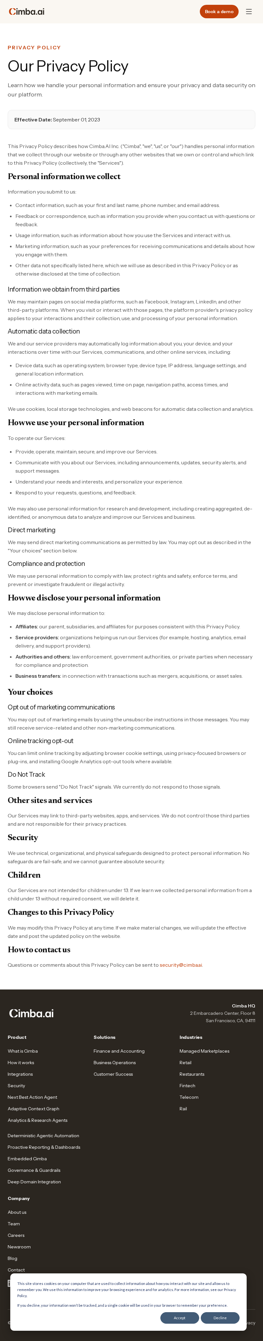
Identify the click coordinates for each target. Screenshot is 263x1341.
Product (17, 1037)
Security (16, 1086)
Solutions (104, 1037)
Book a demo (219, 11)
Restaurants (192, 1074)
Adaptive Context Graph (33, 1109)
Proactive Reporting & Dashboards (44, 1147)
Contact (16, 1270)
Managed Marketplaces (204, 1051)
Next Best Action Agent (32, 1097)
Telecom (189, 1097)
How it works (21, 1062)
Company (19, 1198)
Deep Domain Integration (34, 1182)
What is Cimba (23, 1051)
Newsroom (19, 1247)
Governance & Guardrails (34, 1170)
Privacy (247, 1323)
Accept (179, 1318)
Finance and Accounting (119, 1051)
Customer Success (113, 1074)
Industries (191, 1037)
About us (17, 1212)
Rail (183, 1109)
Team (14, 1224)
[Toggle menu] (248, 11)
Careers (16, 1235)
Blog (12, 1258)
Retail (185, 1062)
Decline (220, 1318)
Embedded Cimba (27, 1159)
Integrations (20, 1074)
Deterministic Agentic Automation (43, 1135)
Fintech (187, 1086)
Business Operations (115, 1062)
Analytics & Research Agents (37, 1120)
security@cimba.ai (181, 965)
